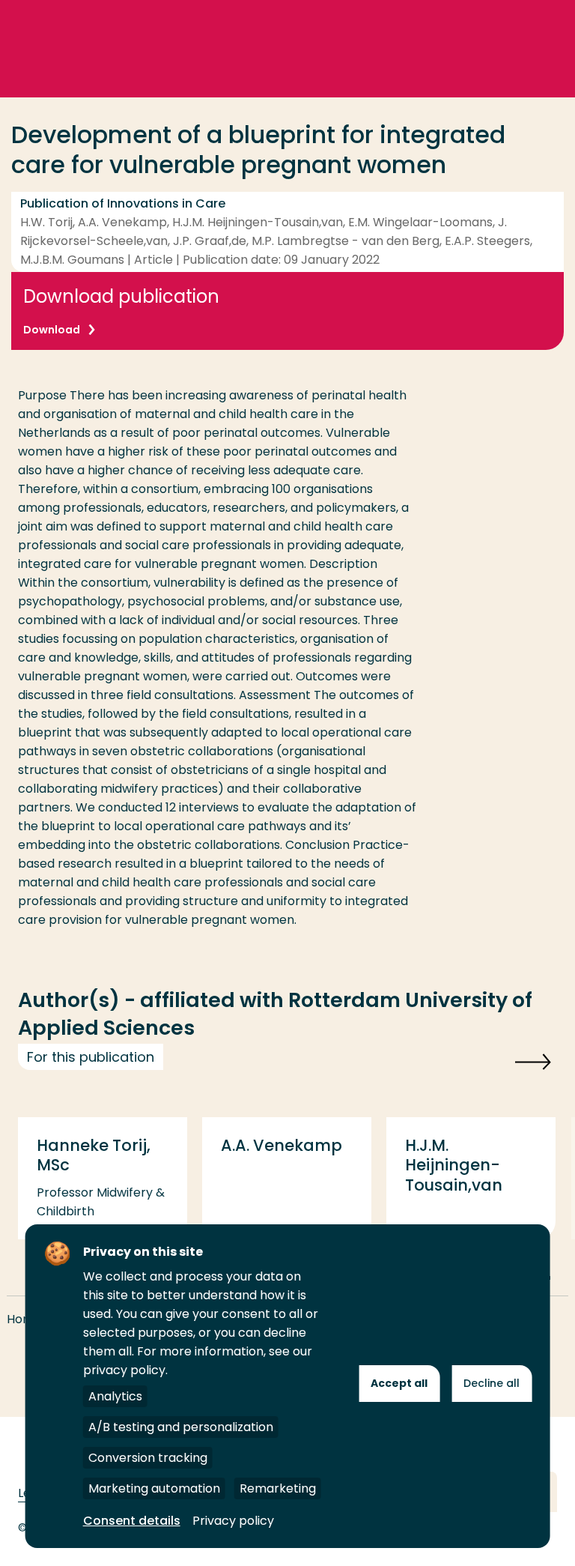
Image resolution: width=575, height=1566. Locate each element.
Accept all (399, 1383)
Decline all (491, 1383)
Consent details (131, 1520)
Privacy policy (233, 1520)
